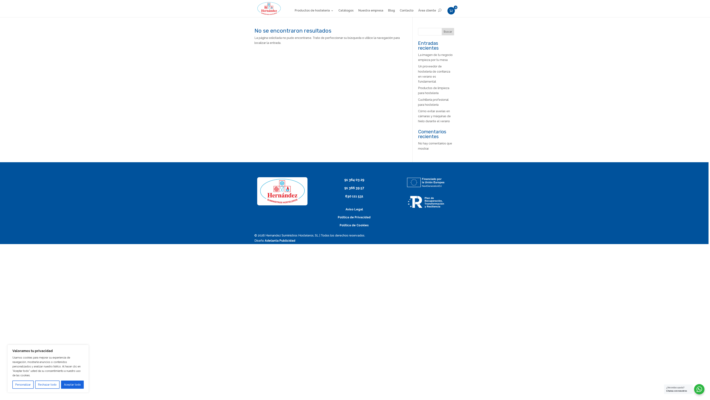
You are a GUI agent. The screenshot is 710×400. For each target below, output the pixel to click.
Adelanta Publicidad (280, 240)
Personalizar (23, 384)
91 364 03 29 (354, 180)
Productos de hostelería (312, 10)
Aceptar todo (72, 384)
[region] (355, 200)
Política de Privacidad (354, 217)
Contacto (406, 10)
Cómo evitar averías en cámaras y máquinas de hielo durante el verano (434, 116)
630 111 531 (354, 196)
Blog (391, 10)
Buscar (448, 31)
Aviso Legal (354, 209)
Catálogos (346, 10)
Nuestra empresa (370, 10)
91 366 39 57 (354, 188)
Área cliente (427, 10)
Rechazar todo (47, 384)
